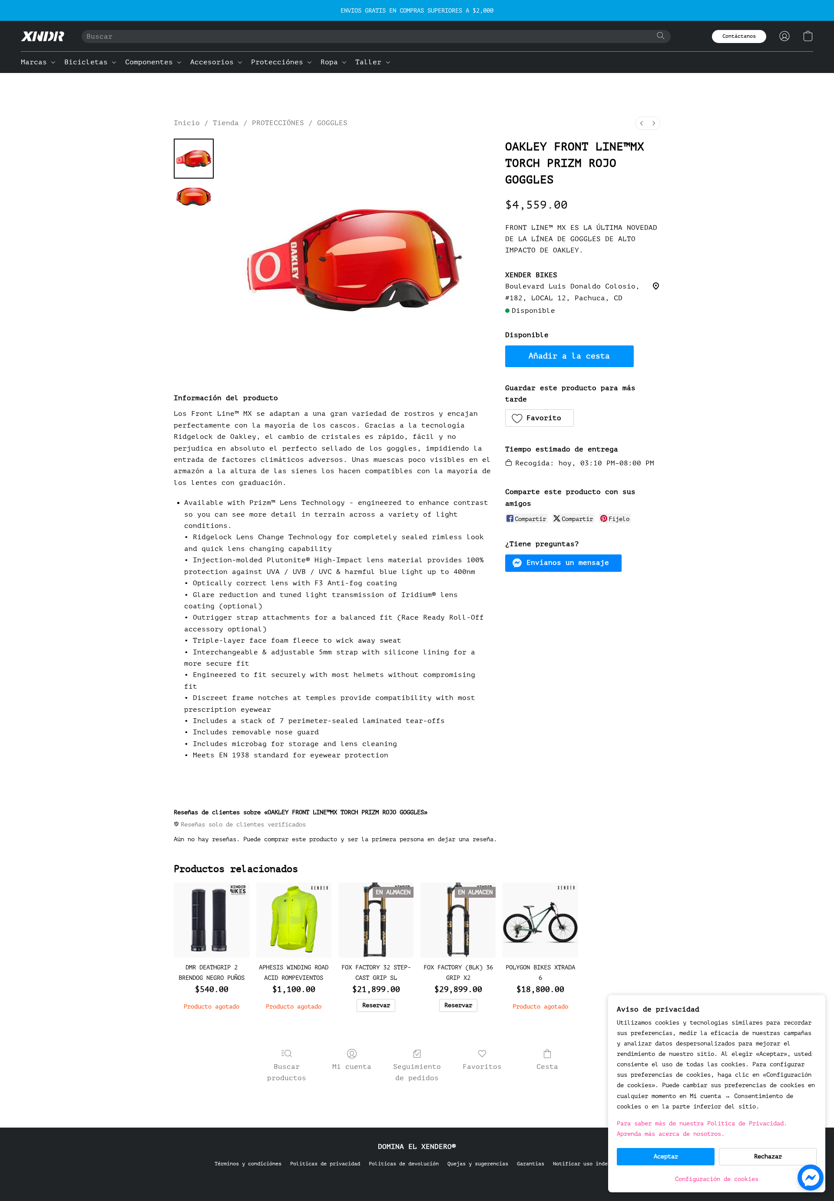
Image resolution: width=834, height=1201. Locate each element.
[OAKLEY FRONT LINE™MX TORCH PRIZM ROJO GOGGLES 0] (194, 159)
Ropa (331, 62)
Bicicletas (88, 62)
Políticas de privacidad (325, 1164)
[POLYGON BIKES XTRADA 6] (540, 920)
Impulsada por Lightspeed (417, 1177)
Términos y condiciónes (248, 1164)
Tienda (226, 123)
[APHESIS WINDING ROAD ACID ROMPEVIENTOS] (293, 920)
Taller (370, 62)
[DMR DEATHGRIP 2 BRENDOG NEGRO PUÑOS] (211, 920)
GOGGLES (332, 123)
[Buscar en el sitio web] (660, 36)
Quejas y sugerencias (477, 1164)
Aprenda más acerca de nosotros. (671, 1134)
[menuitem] (641, 123)
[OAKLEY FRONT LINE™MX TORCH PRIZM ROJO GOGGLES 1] (194, 196)
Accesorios (214, 62)
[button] (42, 36)
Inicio (187, 123)
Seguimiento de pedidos (417, 1072)
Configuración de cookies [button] (716, 1179)
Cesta (547, 1067)
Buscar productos (286, 1072)
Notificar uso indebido (586, 1164)
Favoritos (482, 1067)
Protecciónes (279, 62)
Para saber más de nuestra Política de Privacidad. (702, 1123)
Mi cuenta (351, 1067)
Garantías (530, 1164)
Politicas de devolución (404, 1164)
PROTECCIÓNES (278, 123)
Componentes (151, 62)
